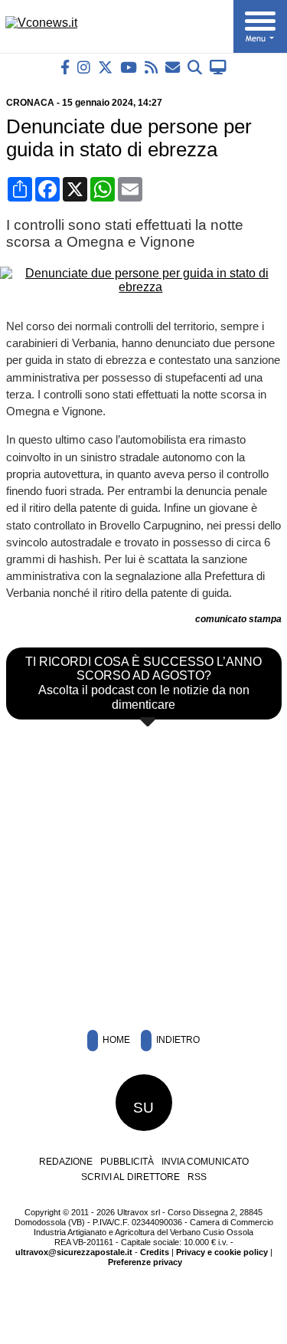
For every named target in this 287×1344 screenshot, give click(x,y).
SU (143, 1108)
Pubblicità (127, 1161)
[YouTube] (128, 67)
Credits (154, 1252)
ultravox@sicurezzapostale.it (73, 1252)
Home (115, 1039)
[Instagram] (83, 67)
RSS (197, 1177)
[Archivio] (195, 67)
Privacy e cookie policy (222, 1252)
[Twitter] (105, 67)
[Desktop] (218, 67)
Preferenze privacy (145, 1262)
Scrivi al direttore (130, 1177)
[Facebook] (65, 67)
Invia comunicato (205, 1161)
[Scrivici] (172, 67)
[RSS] (151, 67)
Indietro (177, 1039)
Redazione (66, 1161)
